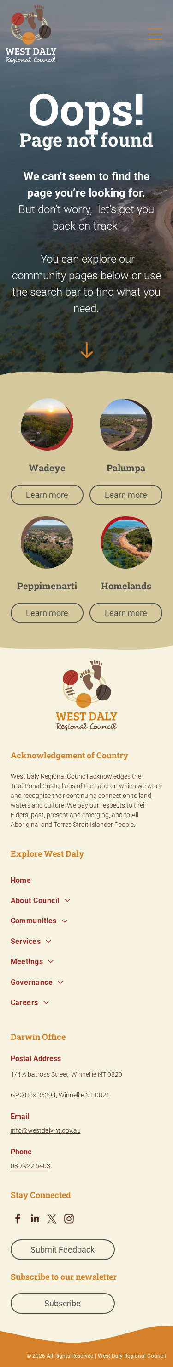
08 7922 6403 (30, 1165)
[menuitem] (87, 880)
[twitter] (52, 1219)
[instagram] (69, 1219)
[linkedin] (35, 1219)
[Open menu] (155, 34)
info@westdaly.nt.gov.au (46, 1130)
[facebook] (18, 1219)
